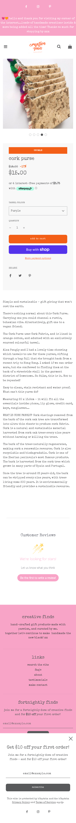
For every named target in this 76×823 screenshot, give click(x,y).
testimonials (38, 680)
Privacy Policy (21, 802)
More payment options (38, 258)
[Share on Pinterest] (29, 275)
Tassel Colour (17, 203)
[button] (30, 135)
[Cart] (70, 47)
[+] (24, 228)
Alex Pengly (11, 350)
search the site (38, 665)
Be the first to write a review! (38, 578)
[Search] (59, 47)
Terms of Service (46, 802)
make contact (38, 685)
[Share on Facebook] (10, 275)
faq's (38, 670)
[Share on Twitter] (20, 275)
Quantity (14, 221)
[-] (10, 228)
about (38, 675)
